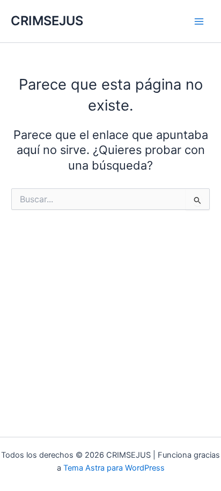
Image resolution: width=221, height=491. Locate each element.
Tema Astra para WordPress (114, 468)
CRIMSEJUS (47, 20)
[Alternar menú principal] (199, 21)
